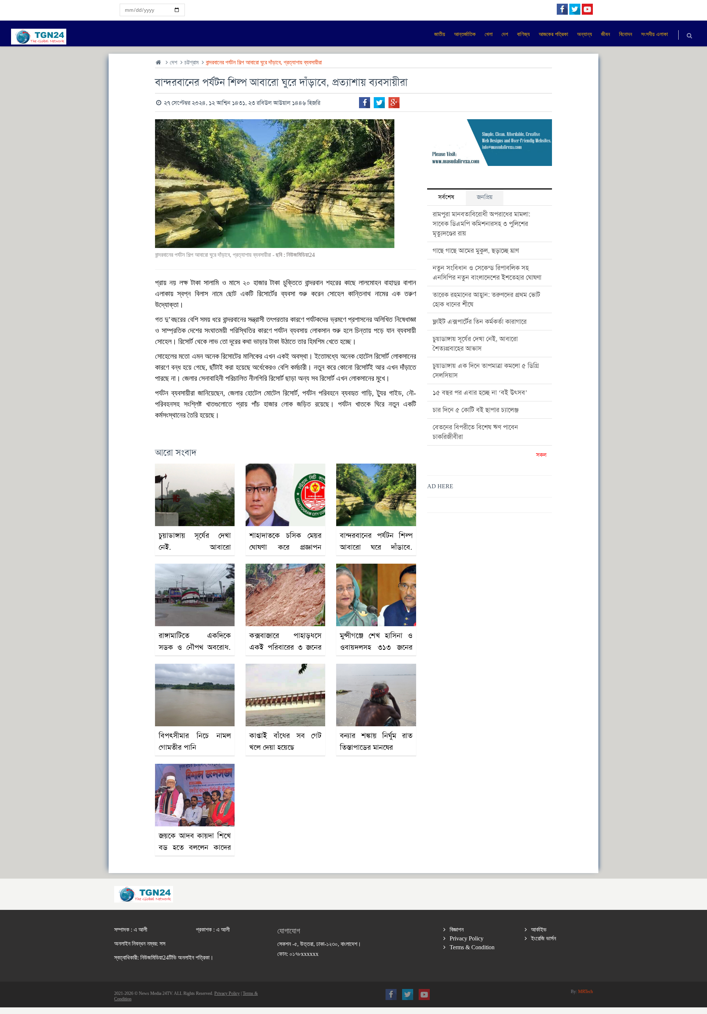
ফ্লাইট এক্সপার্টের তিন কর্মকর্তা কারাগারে (480, 321)
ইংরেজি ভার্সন (543, 938)
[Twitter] (379, 102)
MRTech (585, 991)
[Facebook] (364, 102)
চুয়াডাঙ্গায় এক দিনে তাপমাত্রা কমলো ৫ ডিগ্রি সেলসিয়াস (486, 370)
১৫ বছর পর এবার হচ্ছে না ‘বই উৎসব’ (480, 392)
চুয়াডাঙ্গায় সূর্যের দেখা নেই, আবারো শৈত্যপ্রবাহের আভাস (475, 343)
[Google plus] (394, 102)
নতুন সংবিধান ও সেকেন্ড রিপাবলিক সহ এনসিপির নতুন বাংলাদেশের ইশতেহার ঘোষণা (487, 272)
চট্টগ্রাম (191, 62)
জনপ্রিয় (484, 197)
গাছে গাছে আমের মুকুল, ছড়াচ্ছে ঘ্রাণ (476, 250)
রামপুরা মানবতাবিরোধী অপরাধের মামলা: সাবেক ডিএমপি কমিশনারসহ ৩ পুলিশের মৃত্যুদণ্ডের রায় (481, 224)
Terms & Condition (472, 947)
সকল (541, 454)
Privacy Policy (466, 938)
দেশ (173, 62)
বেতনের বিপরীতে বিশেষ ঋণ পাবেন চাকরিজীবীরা (475, 432)
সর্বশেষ (446, 197)
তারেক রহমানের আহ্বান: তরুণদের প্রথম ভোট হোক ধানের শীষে (486, 299)
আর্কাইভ (538, 929)
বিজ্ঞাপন (457, 929)
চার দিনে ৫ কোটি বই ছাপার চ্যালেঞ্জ (475, 409)
